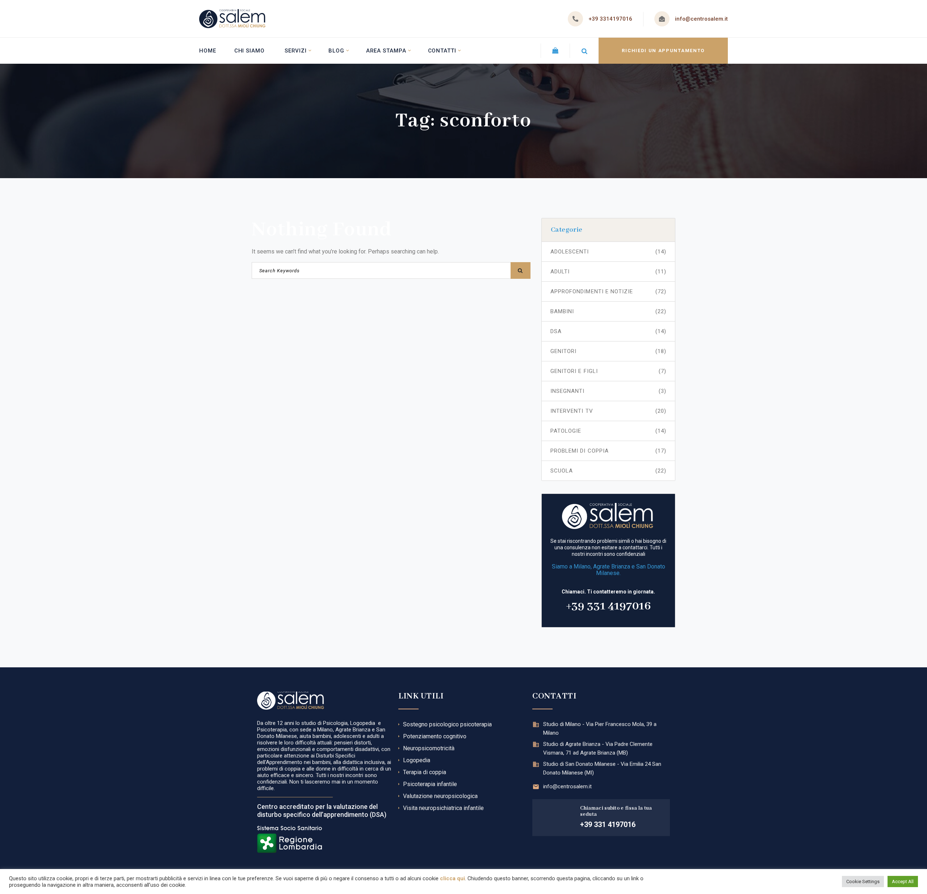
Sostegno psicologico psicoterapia (447, 724)
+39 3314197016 (610, 19)
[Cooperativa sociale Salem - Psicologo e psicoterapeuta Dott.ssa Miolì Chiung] (232, 18)
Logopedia (416, 760)
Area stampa (386, 50)
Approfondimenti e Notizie (608, 291)
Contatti (442, 50)
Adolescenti (608, 251)
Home (207, 50)
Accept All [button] (903, 881)
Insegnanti (608, 391)
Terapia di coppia (424, 772)
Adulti (608, 271)
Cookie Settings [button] (863, 881)
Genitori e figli (608, 371)
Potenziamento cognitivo (434, 736)
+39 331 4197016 (608, 606)
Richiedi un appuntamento (663, 50)
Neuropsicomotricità (428, 748)
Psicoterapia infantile (430, 784)
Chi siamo (249, 50)
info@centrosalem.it (701, 19)
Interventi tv (608, 411)
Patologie (608, 431)
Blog (336, 50)
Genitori (608, 351)
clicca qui (452, 878)
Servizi (296, 50)
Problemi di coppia (608, 451)
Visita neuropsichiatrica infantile (443, 808)
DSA (608, 331)
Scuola (608, 470)
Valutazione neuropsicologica (440, 796)
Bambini (608, 311)
